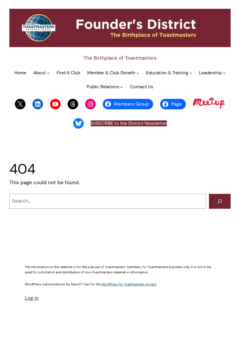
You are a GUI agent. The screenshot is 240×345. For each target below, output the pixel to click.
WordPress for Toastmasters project (129, 284)
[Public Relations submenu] (121, 87)
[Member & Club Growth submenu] (137, 72)
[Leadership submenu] (224, 72)
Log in (32, 298)
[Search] (220, 201)
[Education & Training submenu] (190, 72)
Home (20, 73)
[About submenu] (48, 72)
